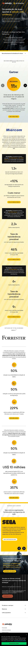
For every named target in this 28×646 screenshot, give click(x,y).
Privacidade (4, 627)
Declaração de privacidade (20, 640)
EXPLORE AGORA (14, 418)
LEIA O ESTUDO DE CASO (10, 539)
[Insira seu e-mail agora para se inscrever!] (14, 588)
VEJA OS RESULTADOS (14, 202)
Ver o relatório (13, 116)
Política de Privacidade (17, 591)
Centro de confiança (6, 630)
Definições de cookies (14, 643)
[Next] (25, 85)
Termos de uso (5, 632)
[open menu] (25, 53)
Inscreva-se (7, 596)
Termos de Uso (5, 592)
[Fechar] (26, 634)
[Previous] (19, 548)
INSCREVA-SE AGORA (9, 571)
